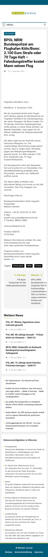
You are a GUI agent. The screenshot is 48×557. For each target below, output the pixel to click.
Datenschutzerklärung (23, 552)
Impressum (38, 552)
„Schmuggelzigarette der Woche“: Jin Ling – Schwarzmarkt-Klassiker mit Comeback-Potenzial (23, 426)
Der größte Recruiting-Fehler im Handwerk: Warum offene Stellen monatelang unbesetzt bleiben (24, 405)
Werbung (8, 552)
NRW (29, 266)
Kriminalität (18, 266)
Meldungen (9, 33)
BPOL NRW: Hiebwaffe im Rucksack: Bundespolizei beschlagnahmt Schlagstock (24, 350)
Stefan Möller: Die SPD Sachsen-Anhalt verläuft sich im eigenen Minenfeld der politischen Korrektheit (25, 415)
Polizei (38, 266)
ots (12, 259)
